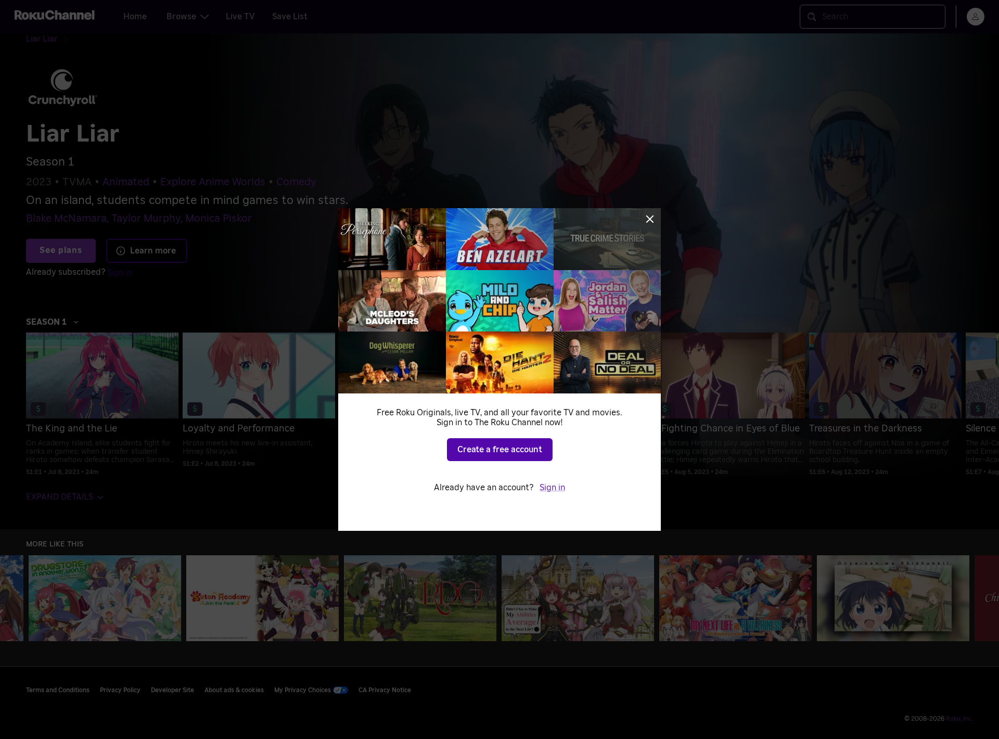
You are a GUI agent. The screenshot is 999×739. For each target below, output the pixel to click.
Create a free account (499, 449)
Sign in (552, 487)
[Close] (650, 219)
